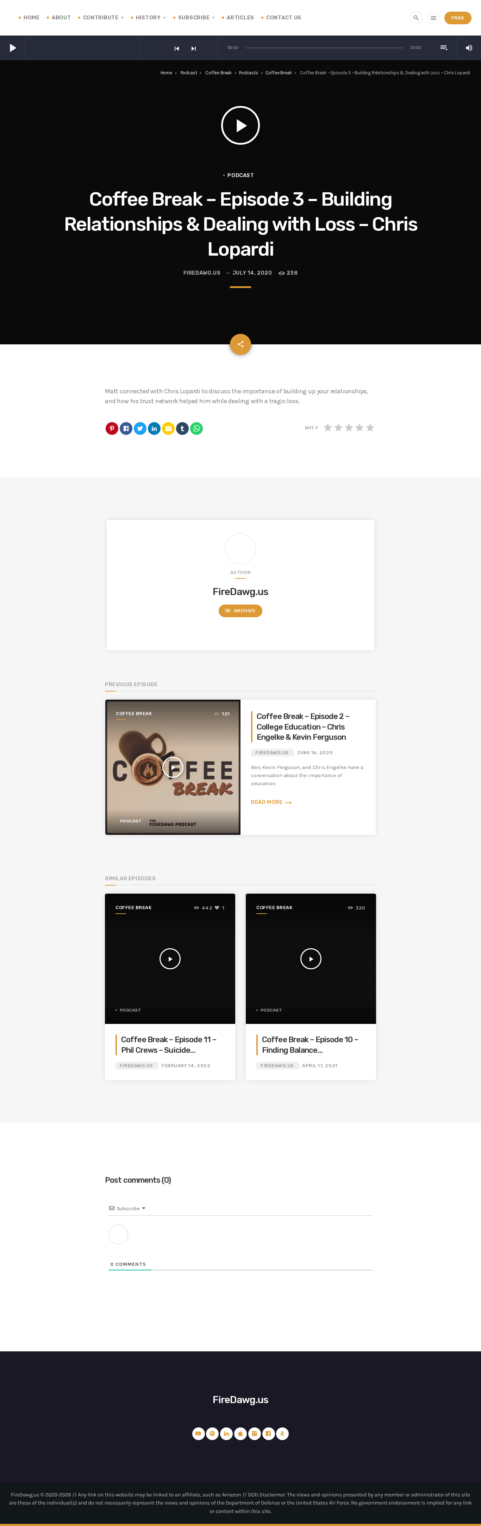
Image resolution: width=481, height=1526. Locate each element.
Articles (240, 17)
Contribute (101, 17)
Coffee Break (218, 72)
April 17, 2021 (319, 1065)
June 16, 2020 (315, 752)
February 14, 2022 (185, 1065)
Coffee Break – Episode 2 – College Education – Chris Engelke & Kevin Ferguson (303, 727)
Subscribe (194, 17)
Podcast (189, 72)
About (61, 17)
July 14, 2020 (252, 273)
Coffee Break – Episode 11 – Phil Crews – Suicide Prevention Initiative (168, 1050)
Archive (240, 610)
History (148, 17)
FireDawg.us (202, 273)
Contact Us (283, 17)
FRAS (457, 17)
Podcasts (248, 72)
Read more (271, 802)
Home (32, 17)
